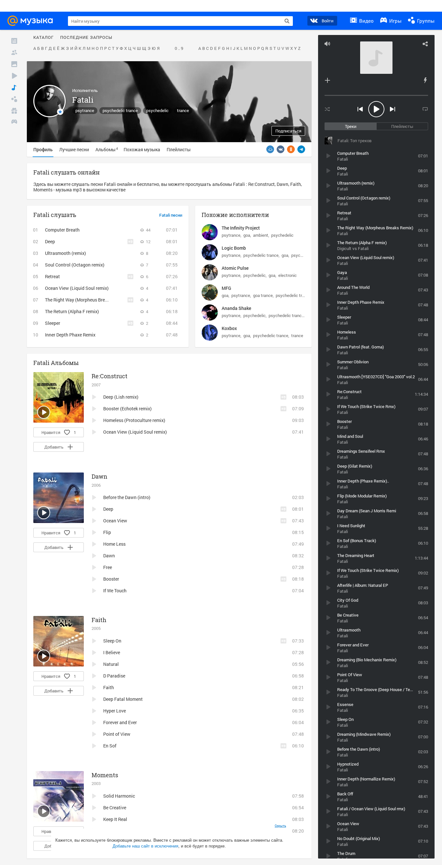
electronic (287, 275)
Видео (366, 20)
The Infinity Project (241, 228)
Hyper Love (114, 711)
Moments (105, 775)
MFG (226, 288)
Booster (111, 579)
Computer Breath (62, 230)
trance (183, 110)
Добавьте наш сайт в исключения (145, 846)
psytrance (84, 110)
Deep (50, 241)
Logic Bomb (234, 248)
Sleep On (112, 641)
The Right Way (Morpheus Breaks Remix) (86, 300)
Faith (99, 620)
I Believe (111, 652)
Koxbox (229, 328)
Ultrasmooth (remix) (65, 253)
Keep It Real (115, 819)
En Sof (109, 746)
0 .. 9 (179, 48)
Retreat (52, 276)
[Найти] (287, 21)
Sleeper (52, 323)
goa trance (263, 295)
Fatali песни (170, 215)
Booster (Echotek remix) (127, 408)
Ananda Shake (236, 308)
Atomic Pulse (235, 268)
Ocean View (115, 521)
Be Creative (114, 807)
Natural (111, 664)
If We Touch (115, 590)
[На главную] (32, 21)
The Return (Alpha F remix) (72, 311)
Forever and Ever (120, 722)
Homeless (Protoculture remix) (134, 420)
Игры (395, 20)
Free (107, 567)
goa (246, 235)
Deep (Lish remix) (120, 397)
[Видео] (14, 76)
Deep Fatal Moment (123, 699)
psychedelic (157, 110)
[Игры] (14, 122)
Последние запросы (86, 37)
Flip (107, 532)
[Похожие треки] (425, 80)
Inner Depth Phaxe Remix (70, 335)
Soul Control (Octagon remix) (75, 265)
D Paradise (114, 676)
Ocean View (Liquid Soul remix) (77, 288)
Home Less (114, 544)
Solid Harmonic (119, 796)
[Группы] (14, 99)
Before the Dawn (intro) (126, 497)
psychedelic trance (120, 110)
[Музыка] (14, 87)
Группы (425, 20)
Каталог (43, 37)
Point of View (116, 734)
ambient (260, 235)
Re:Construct (109, 376)
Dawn (99, 476)
